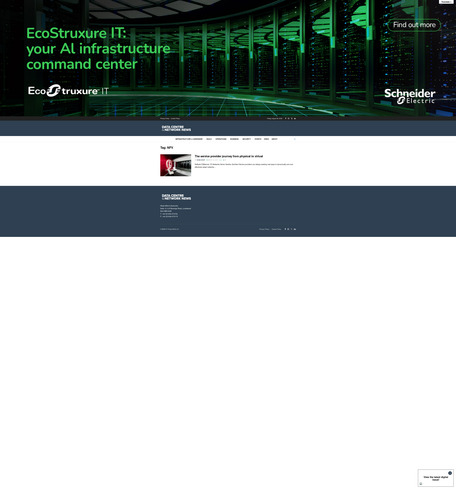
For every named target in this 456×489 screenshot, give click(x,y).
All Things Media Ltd (172, 229)
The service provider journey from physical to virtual (229, 156)
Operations (221, 139)
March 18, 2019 (212, 160)
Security (246, 139)
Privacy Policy (164, 118)
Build (209, 139)
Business (234, 139)
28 (225, 160)
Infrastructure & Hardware (189, 139)
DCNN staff (201, 160)
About (275, 139)
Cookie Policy (175, 118)
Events (258, 139)
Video (266, 139)
